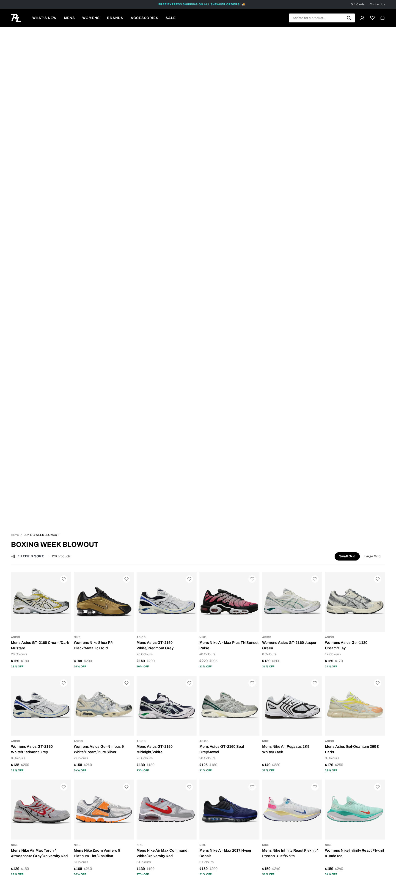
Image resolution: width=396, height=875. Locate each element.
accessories (144, 18)
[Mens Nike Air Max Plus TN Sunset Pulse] (229, 602)
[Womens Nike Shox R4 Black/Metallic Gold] (104, 602)
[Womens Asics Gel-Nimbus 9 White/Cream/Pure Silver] (104, 706)
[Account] (362, 17)
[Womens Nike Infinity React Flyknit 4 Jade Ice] (355, 810)
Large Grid (372, 556)
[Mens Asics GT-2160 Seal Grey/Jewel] (229, 706)
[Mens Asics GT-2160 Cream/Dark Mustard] (41, 602)
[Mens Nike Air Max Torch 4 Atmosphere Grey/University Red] (41, 810)
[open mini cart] (382, 17)
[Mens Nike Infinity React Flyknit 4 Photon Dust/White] (292, 810)
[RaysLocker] (16, 18)
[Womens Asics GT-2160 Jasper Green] (292, 602)
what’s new (44, 18)
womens (91, 18)
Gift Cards (357, 4)
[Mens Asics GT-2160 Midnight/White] (167, 706)
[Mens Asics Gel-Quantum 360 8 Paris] (355, 706)
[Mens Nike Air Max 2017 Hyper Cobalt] (229, 810)
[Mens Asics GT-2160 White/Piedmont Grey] (167, 602)
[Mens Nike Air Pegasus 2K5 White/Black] (292, 706)
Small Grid (347, 556)
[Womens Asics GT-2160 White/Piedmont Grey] (41, 706)
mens (69, 18)
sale (171, 18)
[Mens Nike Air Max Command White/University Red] (167, 810)
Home (15, 534)
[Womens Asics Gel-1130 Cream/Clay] (355, 602)
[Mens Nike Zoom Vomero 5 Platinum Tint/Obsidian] (104, 810)
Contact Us (377, 4)
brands (115, 18)
